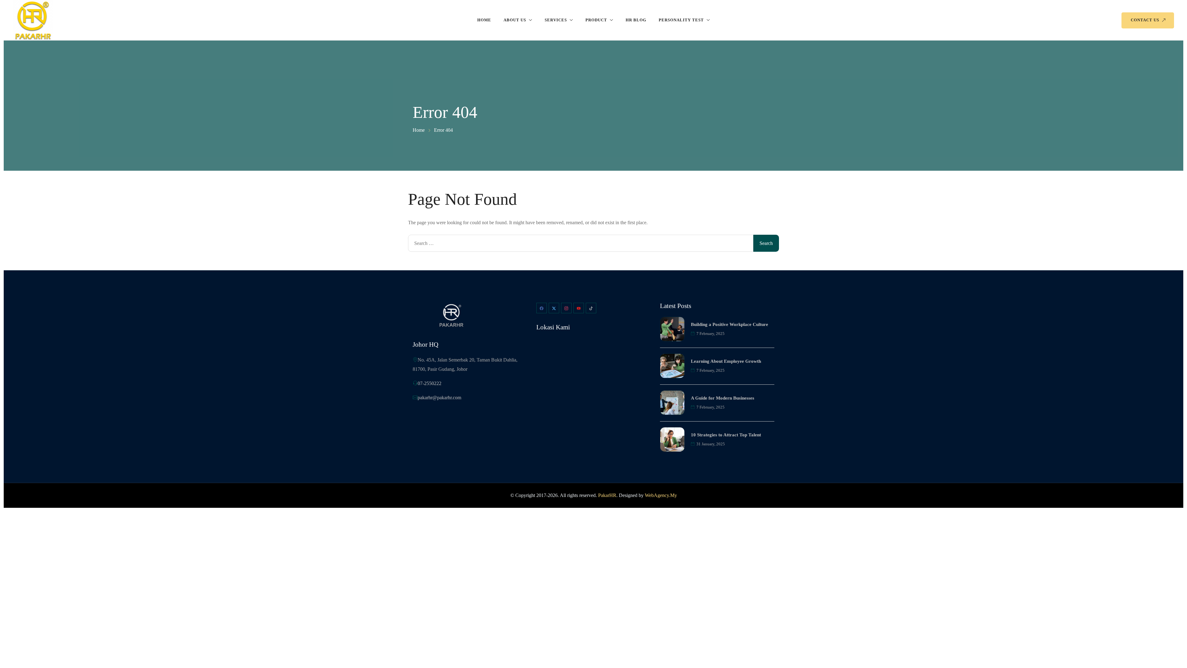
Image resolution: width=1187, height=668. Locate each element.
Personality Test (681, 20)
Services (556, 20)
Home (484, 20)
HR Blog (636, 20)
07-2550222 (429, 383)
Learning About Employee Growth (726, 361)
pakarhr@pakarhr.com (439, 397)
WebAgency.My (661, 495)
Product (596, 20)
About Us (515, 20)
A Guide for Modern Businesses (722, 398)
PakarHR (607, 495)
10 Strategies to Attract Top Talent (726, 434)
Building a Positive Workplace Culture (729, 324)
